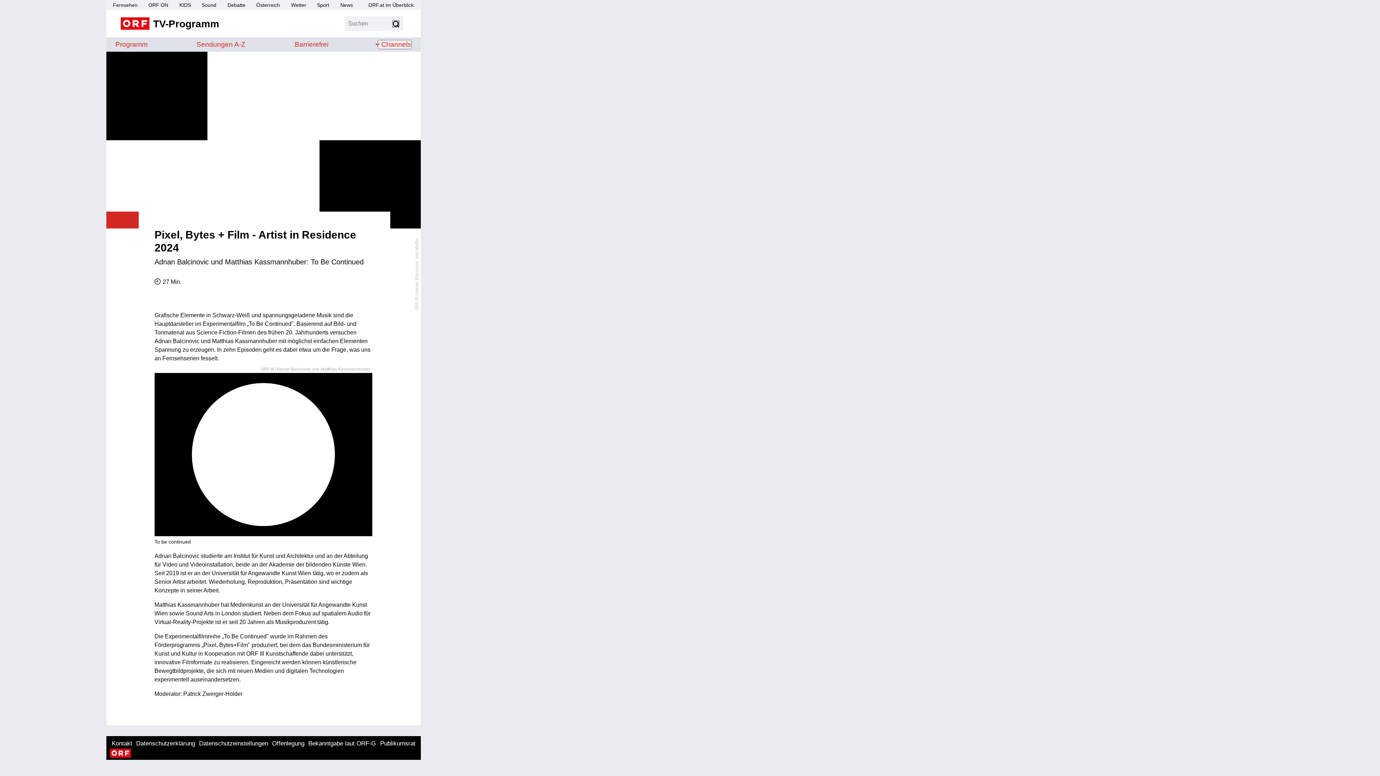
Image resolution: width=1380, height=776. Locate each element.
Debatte (236, 5)
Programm (131, 44)
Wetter (298, 5)
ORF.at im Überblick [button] (391, 5)
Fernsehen (125, 5)
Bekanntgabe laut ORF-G (342, 743)
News (346, 5)
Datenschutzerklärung (165, 743)
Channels (396, 44)
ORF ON (158, 5)
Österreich (268, 5)
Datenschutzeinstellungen (233, 743)
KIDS (185, 5)
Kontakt (122, 743)
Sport (323, 5)
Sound (209, 5)
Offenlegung (288, 743)
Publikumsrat (397, 743)
